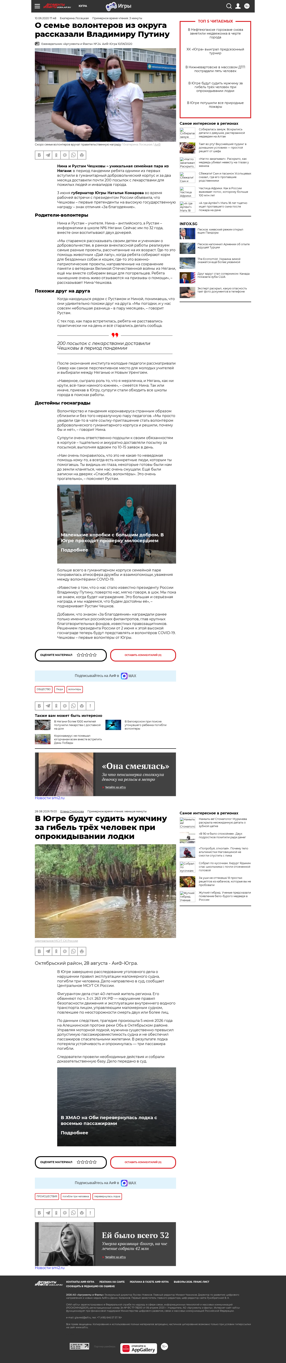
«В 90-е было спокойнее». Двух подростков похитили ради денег (222, 835)
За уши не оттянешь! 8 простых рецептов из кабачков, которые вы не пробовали (225, 881)
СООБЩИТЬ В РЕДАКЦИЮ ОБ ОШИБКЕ (90, 1286)
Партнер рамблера (104, 1346)
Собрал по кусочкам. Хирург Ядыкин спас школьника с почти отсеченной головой (225, 866)
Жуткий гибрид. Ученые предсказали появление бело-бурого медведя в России (225, 896)
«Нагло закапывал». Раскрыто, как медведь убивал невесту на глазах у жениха (224, 162)
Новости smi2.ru (50, 798)
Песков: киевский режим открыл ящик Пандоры (220, 231)
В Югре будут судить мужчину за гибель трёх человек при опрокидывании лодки (215, 87)
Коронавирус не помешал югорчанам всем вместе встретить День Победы (78, 739)
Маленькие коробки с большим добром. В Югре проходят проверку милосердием (112, 537)
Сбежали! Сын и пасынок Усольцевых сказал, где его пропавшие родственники (225, 177)
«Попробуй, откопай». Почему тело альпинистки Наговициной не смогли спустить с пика (223, 852)
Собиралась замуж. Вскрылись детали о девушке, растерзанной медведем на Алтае (222, 133)
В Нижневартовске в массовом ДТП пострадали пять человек (215, 69)
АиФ (157, 144)
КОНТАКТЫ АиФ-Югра (80, 1281)
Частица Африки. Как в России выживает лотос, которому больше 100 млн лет (223, 192)
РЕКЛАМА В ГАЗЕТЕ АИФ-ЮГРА (149, 1281)
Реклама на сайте (112, 1281)
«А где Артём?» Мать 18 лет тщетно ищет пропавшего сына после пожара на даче (223, 206)
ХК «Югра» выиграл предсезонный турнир (215, 51)
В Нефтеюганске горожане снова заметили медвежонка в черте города (215, 33)
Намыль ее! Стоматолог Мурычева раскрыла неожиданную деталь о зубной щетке (223, 822)
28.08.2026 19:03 (46, 811)
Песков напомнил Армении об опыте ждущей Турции (224, 246)
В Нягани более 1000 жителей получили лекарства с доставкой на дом (77, 725)
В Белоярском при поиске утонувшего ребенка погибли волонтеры (145, 725)
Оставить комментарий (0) (143, 655)
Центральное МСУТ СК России (56, 940)
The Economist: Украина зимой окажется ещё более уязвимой (219, 260)
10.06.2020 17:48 (45, 18)
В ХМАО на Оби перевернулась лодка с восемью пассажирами (109, 1120)
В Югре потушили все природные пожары (215, 105)
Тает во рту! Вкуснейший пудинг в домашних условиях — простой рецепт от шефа (222, 147)
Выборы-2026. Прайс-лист (191, 1281)
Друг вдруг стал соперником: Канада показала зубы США (224, 275)
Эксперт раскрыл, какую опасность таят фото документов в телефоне (222, 290)
